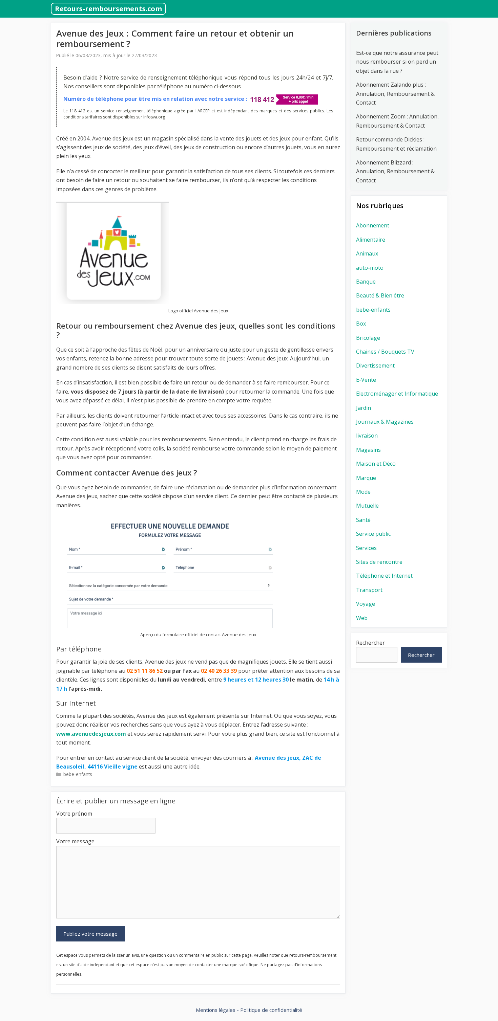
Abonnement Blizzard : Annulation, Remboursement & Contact (395, 171)
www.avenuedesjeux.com (91, 733)
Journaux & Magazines (385, 421)
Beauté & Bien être (380, 295)
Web (362, 618)
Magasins (368, 449)
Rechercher (370, 642)
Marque (366, 478)
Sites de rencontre (379, 561)
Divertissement (375, 365)
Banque (366, 281)
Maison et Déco (376, 463)
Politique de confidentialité (271, 1009)
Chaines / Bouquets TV (385, 351)
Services (366, 548)
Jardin (363, 408)
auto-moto (369, 267)
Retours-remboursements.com (108, 8)
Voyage (365, 603)
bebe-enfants (77, 774)
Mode (363, 491)
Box (361, 323)
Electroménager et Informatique (397, 393)
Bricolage (368, 337)
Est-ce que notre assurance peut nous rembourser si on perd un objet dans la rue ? (397, 61)
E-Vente (366, 379)
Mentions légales (215, 1009)
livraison (367, 435)
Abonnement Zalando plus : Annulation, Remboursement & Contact (395, 93)
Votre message (75, 841)
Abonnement (372, 225)
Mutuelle (367, 505)
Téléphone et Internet (384, 575)
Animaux (367, 253)
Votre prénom (74, 813)
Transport (369, 590)
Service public (373, 533)
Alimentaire (370, 239)
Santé (363, 520)
